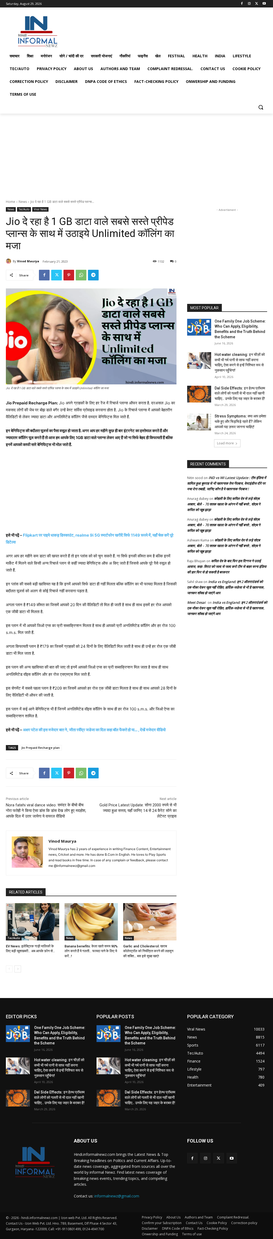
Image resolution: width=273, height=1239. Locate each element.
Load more (225, 443)
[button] (260, 107)
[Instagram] (249, 4)
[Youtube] (264, 4)
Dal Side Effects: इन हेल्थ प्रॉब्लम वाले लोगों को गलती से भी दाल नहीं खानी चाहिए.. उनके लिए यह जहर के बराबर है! (240, 393)
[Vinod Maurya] (9, 261)
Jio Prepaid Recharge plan (40, 748)
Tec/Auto (24, 209)
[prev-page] (9, 969)
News (23, 201)
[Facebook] (242, 4)
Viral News (40, 209)
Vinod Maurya (28, 261)
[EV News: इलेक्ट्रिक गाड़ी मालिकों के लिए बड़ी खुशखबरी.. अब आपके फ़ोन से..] (32, 921)
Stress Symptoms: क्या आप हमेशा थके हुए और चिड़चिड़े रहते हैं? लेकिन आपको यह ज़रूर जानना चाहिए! (240, 421)
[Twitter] (257, 4)
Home (10, 201)
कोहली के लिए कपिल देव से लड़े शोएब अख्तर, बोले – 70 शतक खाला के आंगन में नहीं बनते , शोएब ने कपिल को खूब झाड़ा (223, 504)
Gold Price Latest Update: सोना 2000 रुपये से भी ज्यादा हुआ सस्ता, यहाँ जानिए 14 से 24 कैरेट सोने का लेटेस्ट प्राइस (137, 811)
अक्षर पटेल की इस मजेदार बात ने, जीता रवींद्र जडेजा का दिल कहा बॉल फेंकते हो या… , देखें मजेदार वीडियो (94, 729)
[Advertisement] (131, 30)
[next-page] (17, 969)
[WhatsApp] (81, 275)
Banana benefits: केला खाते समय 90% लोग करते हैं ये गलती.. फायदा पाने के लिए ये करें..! (91, 951)
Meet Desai (196, 602)
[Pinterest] (68, 275)
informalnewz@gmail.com (116, 1195)
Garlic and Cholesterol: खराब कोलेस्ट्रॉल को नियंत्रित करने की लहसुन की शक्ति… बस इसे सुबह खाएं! (148, 951)
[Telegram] (93, 275)
